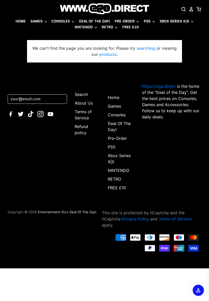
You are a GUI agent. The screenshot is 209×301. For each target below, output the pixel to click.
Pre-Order (125, 21)
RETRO (108, 27)
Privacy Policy (135, 218)
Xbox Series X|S (175, 21)
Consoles (61, 21)
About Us (84, 103)
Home (21, 21)
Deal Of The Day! (94, 21)
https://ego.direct (159, 86)
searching (146, 48)
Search (81, 94)
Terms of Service (175, 218)
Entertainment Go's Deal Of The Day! (67, 212)
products (107, 54)
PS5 (148, 21)
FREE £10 (130, 27)
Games (37, 21)
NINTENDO (84, 27)
